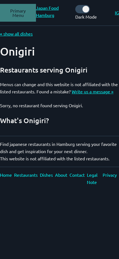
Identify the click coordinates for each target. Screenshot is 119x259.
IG (117, 12)
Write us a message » (92, 91)
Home (6, 175)
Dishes (46, 175)
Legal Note (92, 178)
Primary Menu (18, 13)
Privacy (110, 175)
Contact (77, 175)
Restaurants (26, 175)
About (61, 175)
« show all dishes (16, 33)
